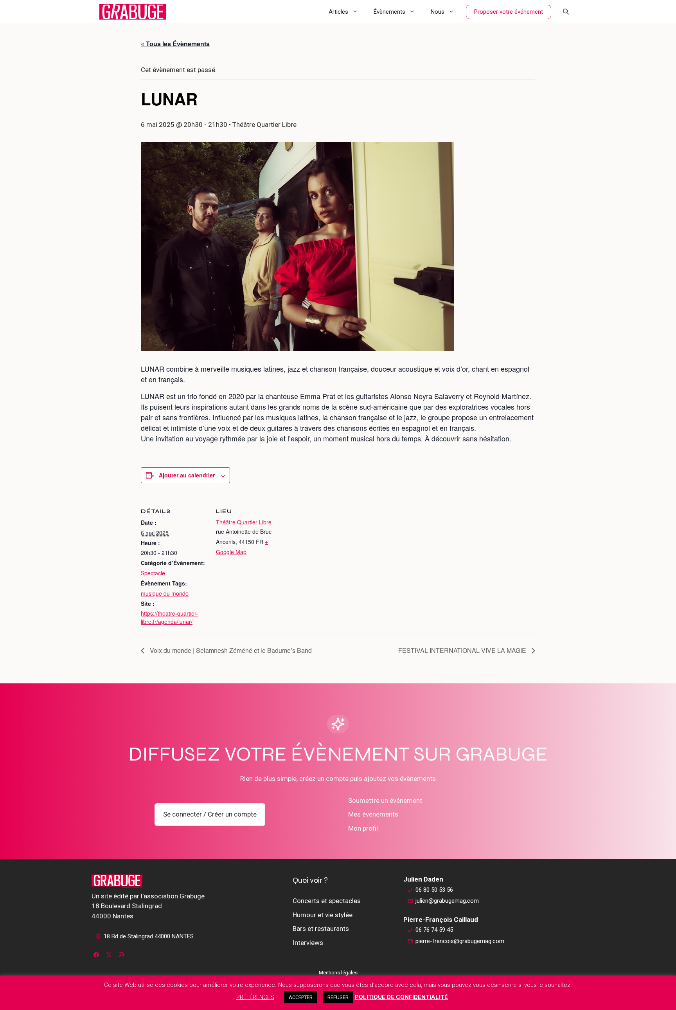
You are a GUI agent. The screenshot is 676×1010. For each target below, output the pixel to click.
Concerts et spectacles (327, 901)
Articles (338, 11)
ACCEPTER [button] (301, 997)
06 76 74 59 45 (434, 929)
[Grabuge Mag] (132, 11)
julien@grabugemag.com (447, 900)
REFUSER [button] (338, 997)
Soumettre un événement (385, 800)
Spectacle (153, 573)
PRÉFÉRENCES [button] (255, 997)
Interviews (308, 943)
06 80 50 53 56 (434, 889)
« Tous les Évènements (175, 43)
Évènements (389, 11)
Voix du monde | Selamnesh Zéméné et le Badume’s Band (230, 650)
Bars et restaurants (321, 928)
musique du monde (165, 593)
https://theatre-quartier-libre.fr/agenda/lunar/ (169, 617)
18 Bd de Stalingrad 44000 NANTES (149, 936)
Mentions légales (338, 973)
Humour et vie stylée (322, 915)
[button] (566, 11)
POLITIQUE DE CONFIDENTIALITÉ (401, 997)
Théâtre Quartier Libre (243, 522)
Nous (437, 11)
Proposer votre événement (508, 11)
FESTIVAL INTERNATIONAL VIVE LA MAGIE (463, 650)
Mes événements (373, 814)
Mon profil (363, 828)
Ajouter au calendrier (187, 475)
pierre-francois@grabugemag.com (459, 941)
